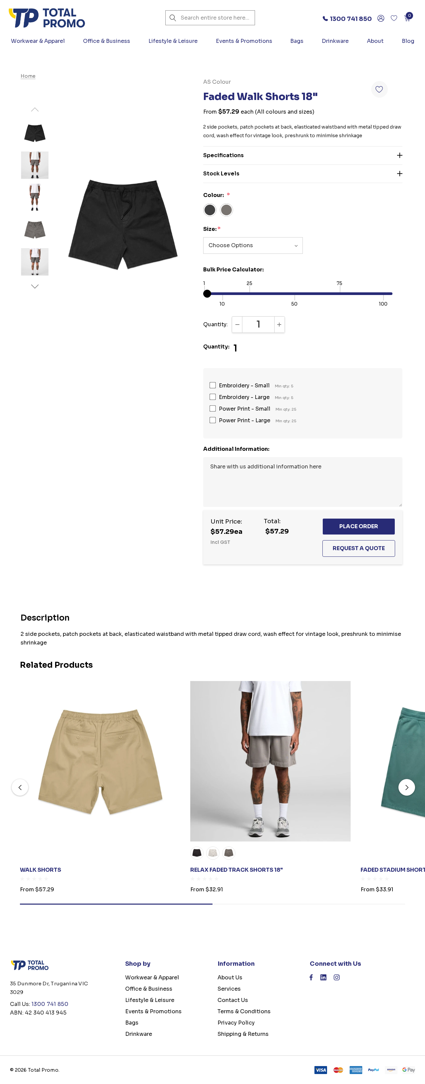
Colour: (216, 195)
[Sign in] (380, 18)
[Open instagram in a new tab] (337, 979)
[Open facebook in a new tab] (311, 979)
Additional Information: (236, 448)
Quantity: (215, 324)
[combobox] (210, 17)
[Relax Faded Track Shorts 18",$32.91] (270, 761)
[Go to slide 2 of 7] (35, 286)
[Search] (172, 17)
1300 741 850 (50, 1004)
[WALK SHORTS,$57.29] (100, 761)
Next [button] (406, 787)
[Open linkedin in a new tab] (323, 979)
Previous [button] (20, 787)
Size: (211, 229)
